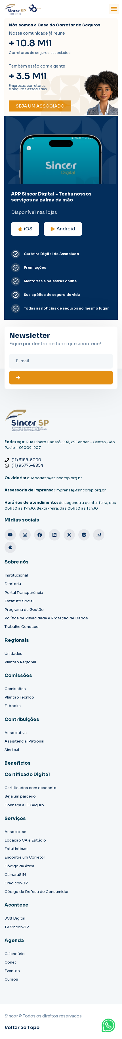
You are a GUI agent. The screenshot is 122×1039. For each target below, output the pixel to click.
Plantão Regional (20, 662)
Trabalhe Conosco (22, 626)
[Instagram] (25, 534)
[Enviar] (61, 377)
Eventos (12, 970)
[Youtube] (10, 534)
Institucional (16, 575)
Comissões (15, 688)
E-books (13, 705)
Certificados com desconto (30, 787)
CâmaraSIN (15, 874)
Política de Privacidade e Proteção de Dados (46, 618)
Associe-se (15, 831)
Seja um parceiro (20, 796)
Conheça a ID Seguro (24, 805)
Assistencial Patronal (24, 741)
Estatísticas (16, 848)
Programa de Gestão (24, 609)
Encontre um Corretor (25, 857)
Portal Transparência (24, 592)
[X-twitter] (69, 534)
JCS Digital (15, 918)
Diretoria (13, 583)
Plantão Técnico (19, 697)
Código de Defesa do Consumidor (37, 891)
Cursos (11, 979)
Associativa (16, 732)
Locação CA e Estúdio (25, 840)
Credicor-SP (16, 883)
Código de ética (19, 866)
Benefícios (18, 763)
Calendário (15, 953)
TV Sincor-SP (17, 927)
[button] (114, 9)
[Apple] (10, 547)
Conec (11, 962)
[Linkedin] (54, 534)
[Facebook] (39, 534)
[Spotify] (84, 534)
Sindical (12, 749)
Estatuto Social (19, 601)
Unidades (13, 653)
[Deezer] (98, 534)
